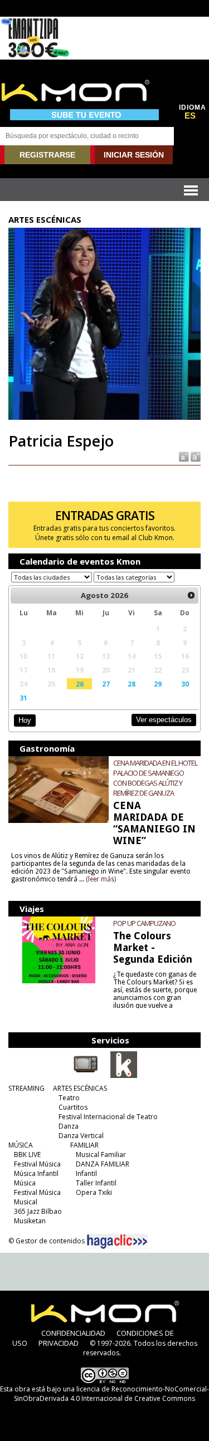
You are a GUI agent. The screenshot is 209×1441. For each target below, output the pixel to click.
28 (131, 683)
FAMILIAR (84, 1145)
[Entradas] (123, 1075)
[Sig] (191, 595)
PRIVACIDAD (58, 1343)
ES (190, 115)
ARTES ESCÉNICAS (80, 1088)
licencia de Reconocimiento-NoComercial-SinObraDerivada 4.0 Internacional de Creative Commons (111, 1393)
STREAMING (26, 1088)
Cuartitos (73, 1107)
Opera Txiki (94, 1192)
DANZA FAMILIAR (102, 1164)
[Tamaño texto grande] (195, 456)
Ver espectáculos (164, 719)
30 (185, 683)
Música (25, 1183)
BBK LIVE (27, 1154)
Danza (69, 1126)
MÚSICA (20, 1145)
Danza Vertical (81, 1135)
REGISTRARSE (47, 154)
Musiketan (30, 1221)
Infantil (86, 1173)
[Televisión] (85, 1075)
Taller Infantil (96, 1183)
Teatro (69, 1097)
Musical (25, 1202)
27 (106, 683)
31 (23, 697)
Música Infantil (36, 1173)
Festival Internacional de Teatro (108, 1116)
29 (158, 683)
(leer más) (101, 879)
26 (80, 683)
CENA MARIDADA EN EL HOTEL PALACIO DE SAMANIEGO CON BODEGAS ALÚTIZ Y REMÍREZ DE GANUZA (155, 778)
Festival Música (37, 1164)
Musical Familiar (101, 1154)
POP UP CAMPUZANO (144, 923)
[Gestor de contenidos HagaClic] (117, 1241)
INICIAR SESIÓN (134, 154)
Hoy (24, 720)
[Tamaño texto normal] (183, 456)
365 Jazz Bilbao (38, 1211)
